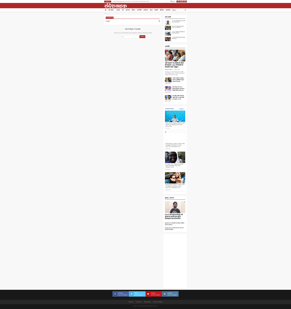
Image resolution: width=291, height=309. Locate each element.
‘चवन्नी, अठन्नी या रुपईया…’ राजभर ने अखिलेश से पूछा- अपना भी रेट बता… (178, 79)
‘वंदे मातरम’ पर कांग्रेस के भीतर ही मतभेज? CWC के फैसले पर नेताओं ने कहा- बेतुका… (174, 65)
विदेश (133, 10)
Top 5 (166, 50)
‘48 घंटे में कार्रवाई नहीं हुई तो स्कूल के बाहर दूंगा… (178, 38)
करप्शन (128, 10)
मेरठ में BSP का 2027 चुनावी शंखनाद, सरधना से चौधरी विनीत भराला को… (178, 88)
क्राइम (118, 10)
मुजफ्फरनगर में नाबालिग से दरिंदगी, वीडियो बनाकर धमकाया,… (174, 224)
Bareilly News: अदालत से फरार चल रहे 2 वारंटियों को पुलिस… (174, 229)
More (174, 10)
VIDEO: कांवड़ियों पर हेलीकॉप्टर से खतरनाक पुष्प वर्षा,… (178, 32)
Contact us (139, 302)
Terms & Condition (157, 302)
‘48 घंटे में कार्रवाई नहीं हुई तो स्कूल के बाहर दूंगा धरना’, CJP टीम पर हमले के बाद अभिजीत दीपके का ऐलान (131, 1)
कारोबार (168, 10)
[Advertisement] (175, 262)
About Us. (131, 302)
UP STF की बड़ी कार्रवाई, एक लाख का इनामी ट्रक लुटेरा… (178, 21)
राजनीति (139, 10)
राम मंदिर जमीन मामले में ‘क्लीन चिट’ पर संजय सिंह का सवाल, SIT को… (178, 97)
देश (123, 10)
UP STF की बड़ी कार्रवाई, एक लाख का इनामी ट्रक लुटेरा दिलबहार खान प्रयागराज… (174, 216)
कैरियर (162, 10)
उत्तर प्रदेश (111, 10)
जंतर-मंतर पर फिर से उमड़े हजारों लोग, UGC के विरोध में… (177, 27)
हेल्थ (151, 10)
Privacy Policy (147, 302)
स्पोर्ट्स (156, 10)
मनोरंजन (146, 10)
